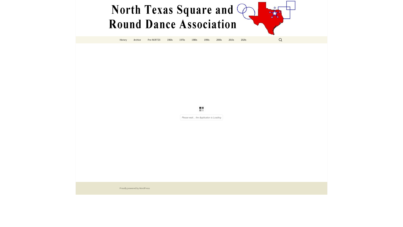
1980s (194, 39)
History (123, 39)
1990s (207, 39)
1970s (182, 39)
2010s (231, 39)
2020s (243, 39)
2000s (219, 39)
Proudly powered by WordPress (135, 188)
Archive (137, 39)
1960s (170, 39)
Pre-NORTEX (154, 39)
